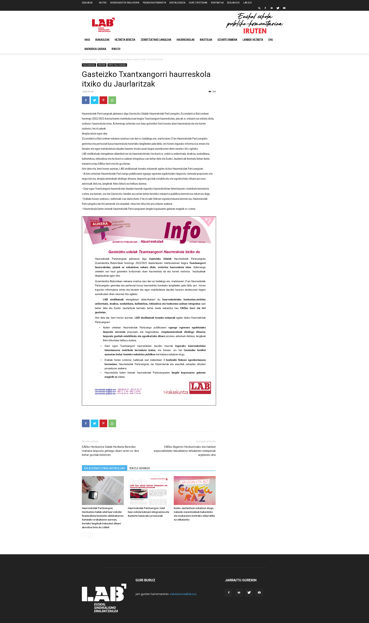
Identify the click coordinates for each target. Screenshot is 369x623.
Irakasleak (102, 39)
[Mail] (271, 8)
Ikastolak (206, 39)
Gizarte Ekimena (227, 39)
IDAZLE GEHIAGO (140, 468)
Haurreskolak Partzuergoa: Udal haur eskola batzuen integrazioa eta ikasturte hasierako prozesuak (148, 512)
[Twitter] (278, 8)
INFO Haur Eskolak (117, 65)
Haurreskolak (185, 39)
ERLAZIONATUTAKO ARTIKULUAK (104, 468)
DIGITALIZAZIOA (177, 2)
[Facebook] (265, 8)
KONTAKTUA (217, 2)
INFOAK (101, 65)
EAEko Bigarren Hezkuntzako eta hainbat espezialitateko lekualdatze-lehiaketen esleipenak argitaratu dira (185, 451)
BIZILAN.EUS (233, 2)
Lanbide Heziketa (253, 39)
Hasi (87, 39)
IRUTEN (102, 2)
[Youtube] (284, 8)
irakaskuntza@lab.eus (183, 594)
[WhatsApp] (112, 100)
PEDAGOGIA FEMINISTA (154, 2)
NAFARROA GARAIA (95, 48)
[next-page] (90, 535)
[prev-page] (84, 535)
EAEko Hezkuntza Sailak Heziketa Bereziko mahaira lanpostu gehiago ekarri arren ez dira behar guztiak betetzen (110, 451)
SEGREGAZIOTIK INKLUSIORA (124, 2)
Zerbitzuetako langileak (156, 39)
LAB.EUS (247, 2)
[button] (259, 8)
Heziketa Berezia (125, 39)
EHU (270, 39)
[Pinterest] (103, 100)
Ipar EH (116, 48)
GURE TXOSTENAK (198, 2)
